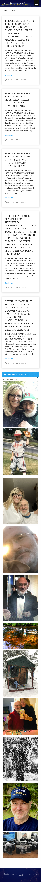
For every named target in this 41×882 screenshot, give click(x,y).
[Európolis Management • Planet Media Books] (15, 5)
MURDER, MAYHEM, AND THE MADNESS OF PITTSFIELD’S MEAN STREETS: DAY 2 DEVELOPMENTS (19, 99)
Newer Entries (31, 864)
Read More (9, 75)
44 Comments (22, 363)
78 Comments (22, 202)
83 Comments (22, 139)
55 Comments (22, 79)
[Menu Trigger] (36, 3)
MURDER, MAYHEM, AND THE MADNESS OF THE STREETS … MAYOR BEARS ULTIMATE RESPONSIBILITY (19, 159)
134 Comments (22, 287)
